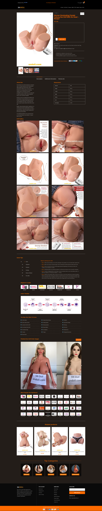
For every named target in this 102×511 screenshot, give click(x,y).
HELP (83, 7)
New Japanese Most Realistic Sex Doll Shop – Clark (25, 452)
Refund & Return (57, 496)
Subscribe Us (77, 492)
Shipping (55, 494)
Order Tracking (41, 494)
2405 (59, 45)
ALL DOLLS (66, 7)
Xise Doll (82, 13)
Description (39, 78)
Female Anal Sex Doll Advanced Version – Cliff (42, 451)
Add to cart (62, 39)
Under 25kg (79, 45)
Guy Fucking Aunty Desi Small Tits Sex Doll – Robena (77, 452)
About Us (55, 490)
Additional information (50, 78)
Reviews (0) (61, 78)
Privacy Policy (56, 498)
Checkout (40, 492)
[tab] (39, 78)
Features (69, 7)
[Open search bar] (78, 2)
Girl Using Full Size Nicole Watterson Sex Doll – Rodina (59, 452)
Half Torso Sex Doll (64, 45)
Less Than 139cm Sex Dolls (72, 45)
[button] (50, 15)
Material (77, 7)
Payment (55, 492)
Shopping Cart (41, 490)
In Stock (62, 7)
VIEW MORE (78, 339)
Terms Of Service (57, 500)
